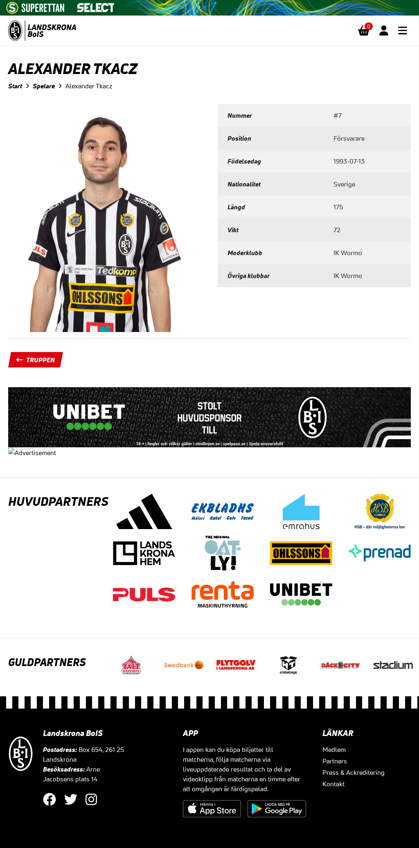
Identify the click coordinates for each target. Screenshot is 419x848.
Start (15, 85)
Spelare (44, 85)
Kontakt (333, 784)
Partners (334, 761)
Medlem (334, 749)
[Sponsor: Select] (96, 6)
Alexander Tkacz (88, 86)
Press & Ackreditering (353, 772)
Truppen (40, 359)
